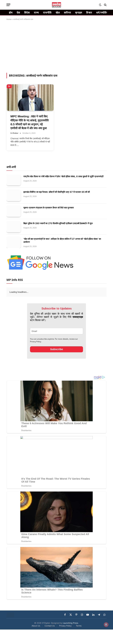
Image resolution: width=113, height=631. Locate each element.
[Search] (105, 4)
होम (11, 12)
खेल (58, 12)
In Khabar (14, 133)
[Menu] (8, 4)
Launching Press (70, 623)
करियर (67, 12)
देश (18, 12)
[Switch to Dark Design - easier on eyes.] (100, 5)
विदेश (27, 12)
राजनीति (47, 12)
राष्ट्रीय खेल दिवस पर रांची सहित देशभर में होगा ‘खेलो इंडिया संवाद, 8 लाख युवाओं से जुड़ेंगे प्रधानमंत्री (63, 176)
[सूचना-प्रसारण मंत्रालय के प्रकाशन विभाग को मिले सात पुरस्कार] (13, 211)
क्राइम (78, 12)
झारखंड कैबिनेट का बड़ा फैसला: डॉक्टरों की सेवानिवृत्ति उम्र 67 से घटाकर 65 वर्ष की (56, 192)
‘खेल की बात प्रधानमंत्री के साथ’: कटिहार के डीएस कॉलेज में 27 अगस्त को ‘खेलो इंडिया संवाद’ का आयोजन (62, 240)
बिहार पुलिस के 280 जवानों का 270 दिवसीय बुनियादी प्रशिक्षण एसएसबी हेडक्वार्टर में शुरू (58, 223)
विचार (89, 12)
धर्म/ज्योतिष (102, 12)
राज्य (36, 12)
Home (8, 19)
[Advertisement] (56, 46)
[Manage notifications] (106, 624)
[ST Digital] (56, 5)
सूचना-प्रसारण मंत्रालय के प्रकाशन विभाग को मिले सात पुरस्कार (48, 207)
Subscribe (56, 349)
